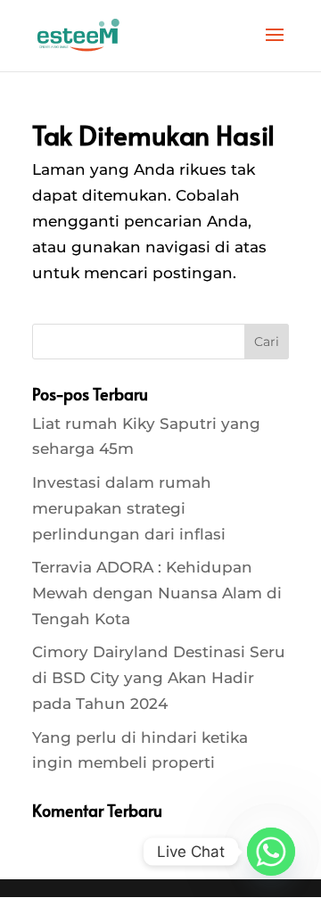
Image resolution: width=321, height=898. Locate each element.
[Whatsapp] (271, 852)
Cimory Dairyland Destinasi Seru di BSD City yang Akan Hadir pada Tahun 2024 (158, 678)
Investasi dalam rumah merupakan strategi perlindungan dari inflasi (129, 508)
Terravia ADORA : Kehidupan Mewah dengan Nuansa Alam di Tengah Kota (157, 593)
